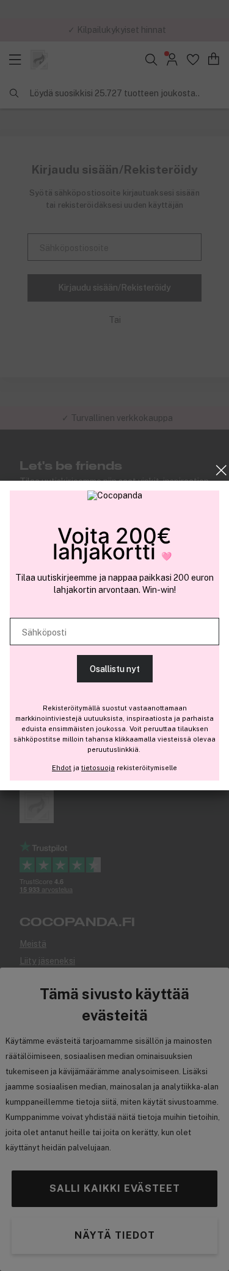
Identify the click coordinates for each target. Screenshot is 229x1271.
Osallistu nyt (115, 669)
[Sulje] (221, 470)
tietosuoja (98, 767)
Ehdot (61, 767)
